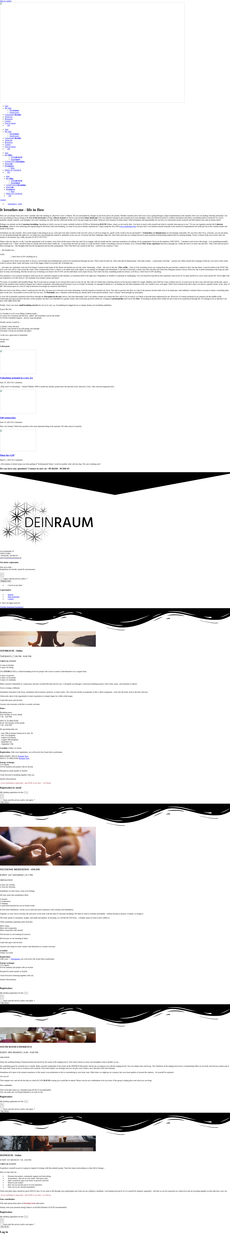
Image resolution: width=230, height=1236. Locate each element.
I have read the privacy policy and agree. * (19, 800)
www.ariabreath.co (127, 226)
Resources (9, 119)
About (8, 164)
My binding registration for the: (12, 792)
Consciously (13, 115)
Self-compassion (8, 417)
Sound (15, 159)
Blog (12, 168)
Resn (9, 166)
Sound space (14, 112)
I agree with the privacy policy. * (15, 579)
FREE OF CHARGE (13, 170)
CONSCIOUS (15, 162)
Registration (15, 959)
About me (8, 117)
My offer (8, 108)
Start (6, 106)
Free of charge (10, 123)
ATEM (16, 157)
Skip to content (5, 1)
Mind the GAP (7, 455)
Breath (14, 110)
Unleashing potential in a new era (16, 378)
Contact (8, 121)
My (8, 155)
